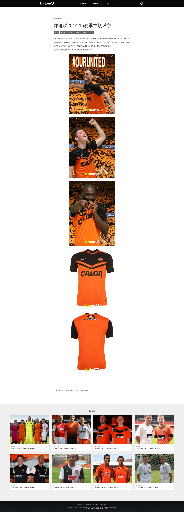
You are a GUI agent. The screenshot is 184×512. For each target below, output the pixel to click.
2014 (91, 32)
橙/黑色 (63, 32)
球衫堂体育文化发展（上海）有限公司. (89, 508)
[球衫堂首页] (47, 3)
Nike (56, 32)
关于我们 (80, 505)
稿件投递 (103, 505)
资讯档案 (83, 3)
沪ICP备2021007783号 (109, 508)
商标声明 (88, 505)
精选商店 (110, 3)
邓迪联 (85, 32)
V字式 (70, 32)
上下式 (77, 32)
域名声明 (96, 505)
